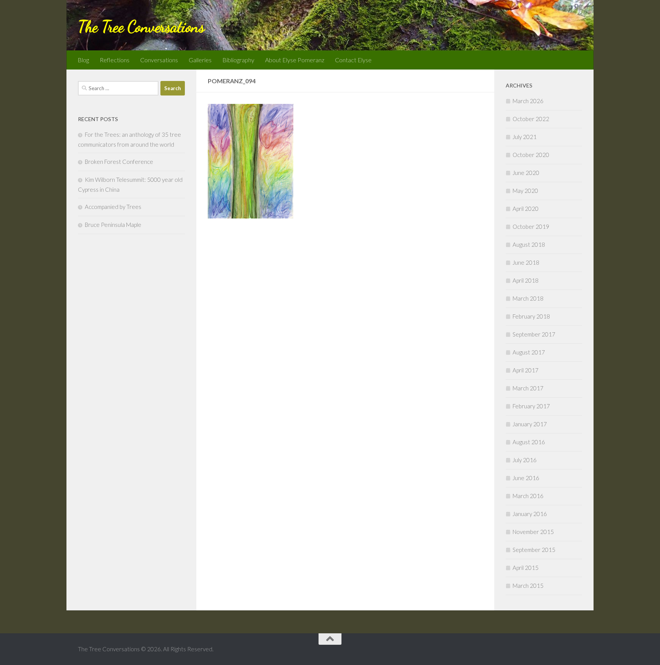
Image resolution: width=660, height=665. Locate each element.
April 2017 (526, 370)
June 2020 (526, 172)
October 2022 (531, 118)
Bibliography (238, 59)
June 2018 (526, 262)
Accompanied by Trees (113, 206)
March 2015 (528, 585)
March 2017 (528, 388)
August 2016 (529, 441)
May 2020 (525, 190)
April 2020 (526, 208)
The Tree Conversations (141, 26)
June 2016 (526, 477)
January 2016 (530, 513)
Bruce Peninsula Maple (113, 224)
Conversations (159, 59)
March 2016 (528, 495)
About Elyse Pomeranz (294, 59)
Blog (83, 59)
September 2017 (534, 334)
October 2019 (531, 226)
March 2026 (528, 100)
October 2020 (531, 154)
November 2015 (533, 531)
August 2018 (529, 244)
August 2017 (529, 352)
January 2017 (530, 424)
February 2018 (531, 316)
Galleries (200, 59)
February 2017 (531, 406)
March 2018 (528, 298)
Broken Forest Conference (119, 161)
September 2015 (534, 549)
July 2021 (525, 136)
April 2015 (526, 567)
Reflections (114, 59)
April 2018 (526, 280)
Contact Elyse (353, 59)
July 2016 (525, 459)
